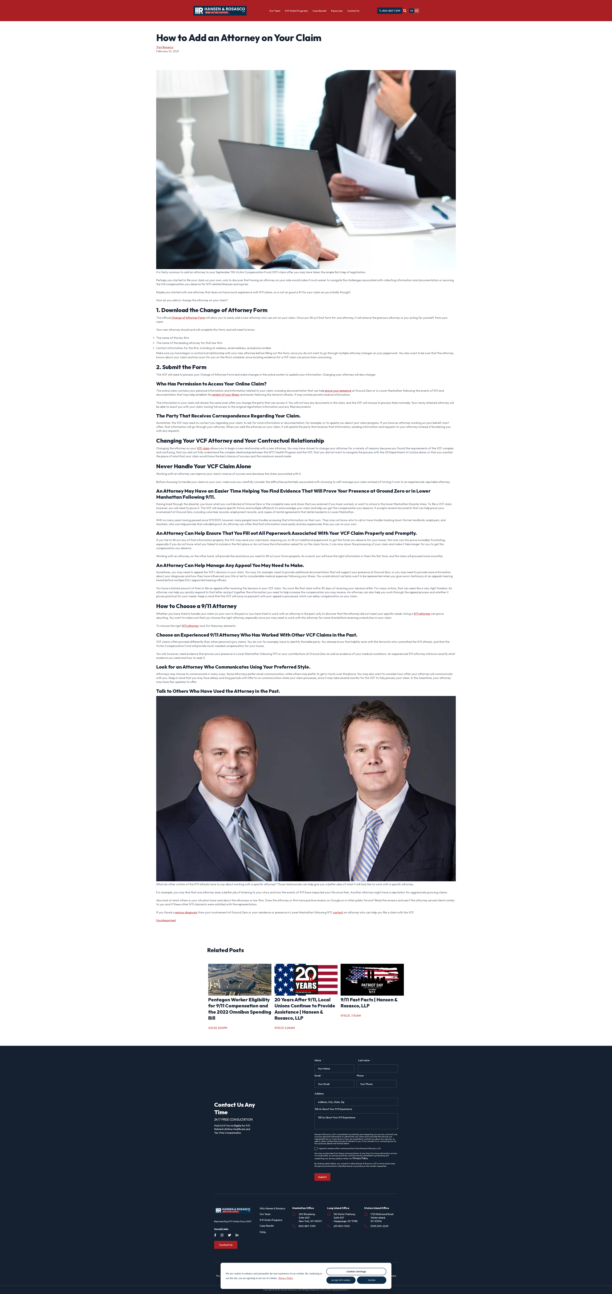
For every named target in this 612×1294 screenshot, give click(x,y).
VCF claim (203, 448)
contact (338, 912)
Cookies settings (356, 1271)
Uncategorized (166, 920)
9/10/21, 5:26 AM (284, 1028)
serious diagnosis (186, 912)
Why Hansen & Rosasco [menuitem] (272, 1208)
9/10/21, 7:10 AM (351, 1015)
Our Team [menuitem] (265, 1214)
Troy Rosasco (164, 47)
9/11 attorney (422, 614)
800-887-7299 (391, 10)
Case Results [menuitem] (267, 1225)
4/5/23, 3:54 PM (217, 1028)
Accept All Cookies (341, 1280)
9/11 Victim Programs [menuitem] (271, 1220)
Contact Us (353, 10)
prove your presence (338, 390)
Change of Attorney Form (188, 318)
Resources (336, 10)
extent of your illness (225, 394)
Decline (371, 1280)
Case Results (319, 10)
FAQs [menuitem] (263, 1232)
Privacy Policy (360, 1158)
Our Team (274, 10)
